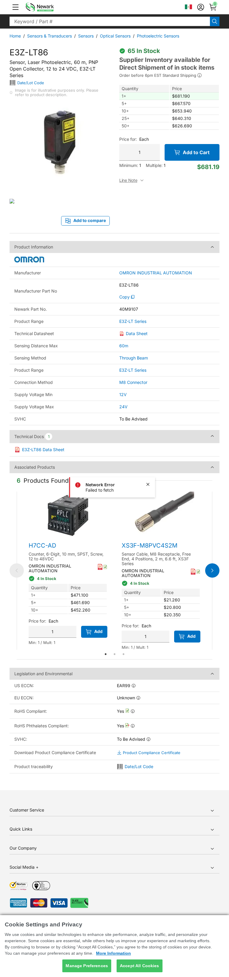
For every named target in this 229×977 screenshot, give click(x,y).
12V (123, 394)
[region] (114, 946)
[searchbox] (110, 21)
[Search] (214, 21)
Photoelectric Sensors (158, 35)
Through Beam (133, 357)
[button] (15, 7)
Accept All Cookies (139, 965)
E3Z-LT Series (132, 321)
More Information (113, 953)
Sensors (86, 35)
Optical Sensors (115, 35)
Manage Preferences (87, 965)
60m (123, 345)
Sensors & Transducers (49, 35)
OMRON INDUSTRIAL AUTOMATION (155, 273)
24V (123, 406)
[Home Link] (48, 7)
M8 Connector (133, 382)
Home (15, 35)
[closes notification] (148, 484)
